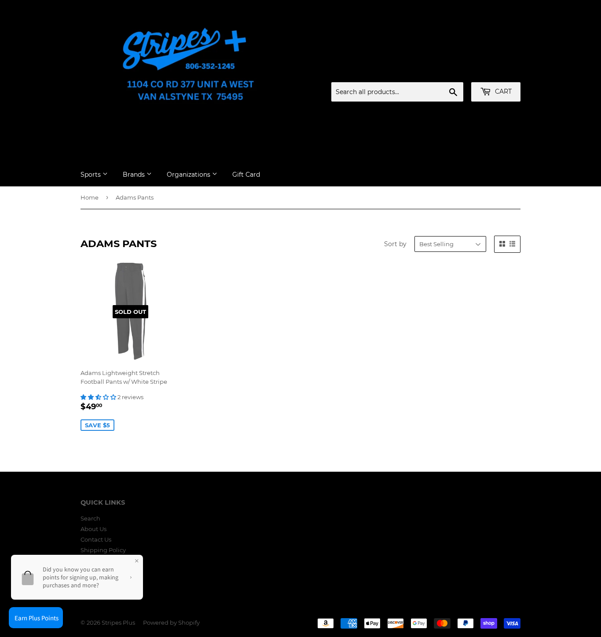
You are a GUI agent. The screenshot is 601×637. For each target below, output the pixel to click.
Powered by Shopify (171, 622)
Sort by (395, 244)
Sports (92, 174)
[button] (99, 396)
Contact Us (96, 539)
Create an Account (496, 72)
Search (90, 518)
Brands (135, 174)
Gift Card (246, 174)
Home (90, 197)
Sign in (451, 72)
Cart (502, 91)
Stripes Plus (118, 622)
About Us (93, 528)
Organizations (189, 174)
